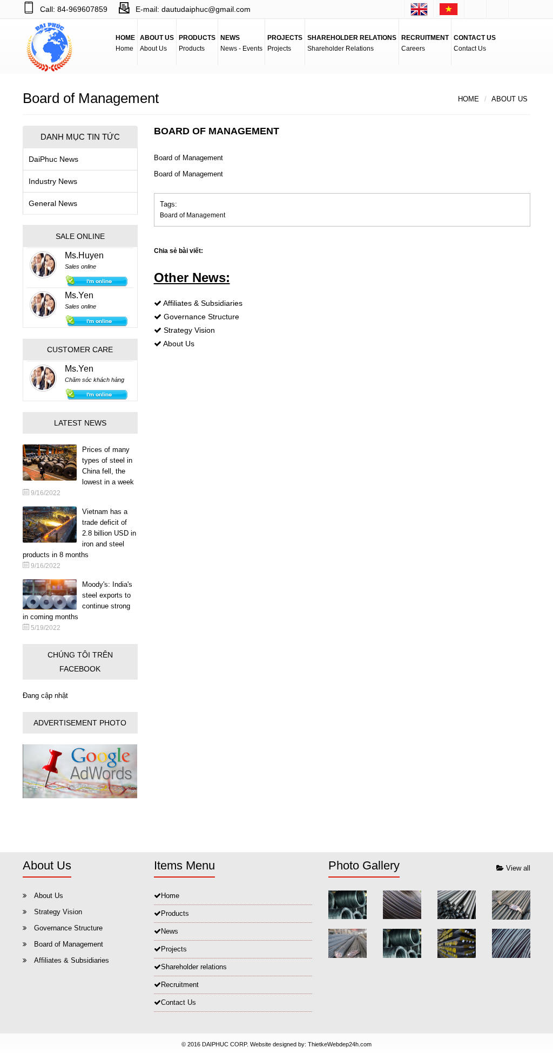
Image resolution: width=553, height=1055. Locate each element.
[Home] (419, 9)
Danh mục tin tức (80, 136)
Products (175, 913)
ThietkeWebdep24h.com (340, 1044)
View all (517, 868)
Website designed (273, 1044)
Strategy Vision (189, 330)
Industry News (53, 181)
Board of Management (192, 215)
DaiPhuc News (53, 159)
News (169, 931)
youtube (519, 9)
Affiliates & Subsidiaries (202, 303)
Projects (174, 949)
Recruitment (180, 985)
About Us (509, 99)
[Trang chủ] (449, 9)
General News (53, 203)
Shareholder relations (194, 967)
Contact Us (178, 1002)
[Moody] (52, 594)
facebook (475, 9)
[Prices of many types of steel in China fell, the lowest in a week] (52, 462)
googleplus (497, 9)
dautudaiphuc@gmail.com (206, 9)
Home (468, 99)
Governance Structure (201, 316)
